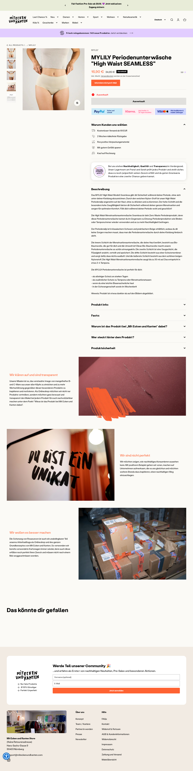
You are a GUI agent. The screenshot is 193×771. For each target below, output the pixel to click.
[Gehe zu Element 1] (11, 53)
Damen (66, 17)
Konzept (80, 718)
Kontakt (105, 724)
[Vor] (127, 5)
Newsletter (81, 739)
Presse (79, 734)
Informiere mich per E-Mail (106, 83)
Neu (53, 17)
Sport (95, 17)
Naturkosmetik (130, 17)
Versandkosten (107, 76)
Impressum (107, 744)
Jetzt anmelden (116, 690)
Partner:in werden (84, 729)
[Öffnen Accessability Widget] (6, 756)
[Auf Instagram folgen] (9, 760)
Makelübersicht (109, 759)
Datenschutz (108, 749)
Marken (65, 22)
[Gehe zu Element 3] (11, 76)
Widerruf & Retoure (111, 729)
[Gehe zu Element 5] (11, 98)
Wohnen (111, 17)
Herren (81, 17)
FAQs (104, 718)
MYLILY (94, 50)
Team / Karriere (83, 724)
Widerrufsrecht (109, 739)
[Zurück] (65, 5)
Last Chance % (40, 17)
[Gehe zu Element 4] (11, 87)
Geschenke (48, 22)
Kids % (36, 22)
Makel (75, 22)
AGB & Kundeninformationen (115, 734)
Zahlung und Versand (112, 754)
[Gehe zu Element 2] (11, 65)
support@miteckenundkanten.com (25, 754)
